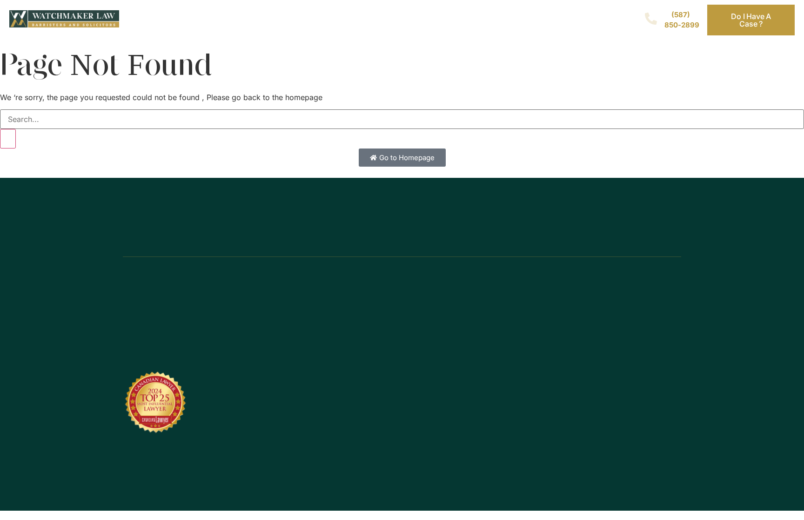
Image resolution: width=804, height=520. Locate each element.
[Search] (8, 139)
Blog (432, 20)
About (374, 20)
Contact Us (487, 20)
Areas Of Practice (290, 20)
